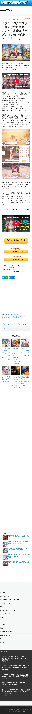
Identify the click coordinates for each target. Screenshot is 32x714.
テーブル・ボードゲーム (6, 631)
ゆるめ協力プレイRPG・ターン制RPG (10, 599)
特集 (18, 314)
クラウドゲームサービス (6, 614)
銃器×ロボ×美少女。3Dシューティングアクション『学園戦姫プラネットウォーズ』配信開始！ (19, 556)
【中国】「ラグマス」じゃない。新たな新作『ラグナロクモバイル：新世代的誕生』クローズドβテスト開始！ (6, 355)
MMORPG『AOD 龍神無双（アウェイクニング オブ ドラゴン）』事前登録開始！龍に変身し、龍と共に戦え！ (15, 667)
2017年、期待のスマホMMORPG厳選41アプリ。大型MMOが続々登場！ (18, 549)
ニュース (6, 9)
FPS (1, 606)
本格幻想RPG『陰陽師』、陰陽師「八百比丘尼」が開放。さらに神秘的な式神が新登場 (18, 563)
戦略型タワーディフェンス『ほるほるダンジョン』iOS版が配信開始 (18, 542)
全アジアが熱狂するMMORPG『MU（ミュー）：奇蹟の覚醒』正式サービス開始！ (25, 380)
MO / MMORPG (9, 18)
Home (3, 18)
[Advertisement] (18, 297)
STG (1, 621)
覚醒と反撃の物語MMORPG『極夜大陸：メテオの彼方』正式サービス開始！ (16, 683)
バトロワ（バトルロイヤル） (8, 610)
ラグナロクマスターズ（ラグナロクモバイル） (15, 316)
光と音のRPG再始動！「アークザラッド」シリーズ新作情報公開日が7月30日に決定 (18, 536)
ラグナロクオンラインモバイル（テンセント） (12, 317)
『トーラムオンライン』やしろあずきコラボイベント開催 (6, 378)
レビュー (2, 638)
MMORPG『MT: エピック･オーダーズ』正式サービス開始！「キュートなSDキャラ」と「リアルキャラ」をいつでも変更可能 (15, 356)
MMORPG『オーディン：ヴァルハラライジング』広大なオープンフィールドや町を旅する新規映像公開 (15, 658)
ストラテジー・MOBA (6, 603)
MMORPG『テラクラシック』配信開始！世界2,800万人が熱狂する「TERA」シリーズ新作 (15, 675)
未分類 (2, 642)
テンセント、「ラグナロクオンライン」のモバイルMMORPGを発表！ (25, 353)
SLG (1, 617)
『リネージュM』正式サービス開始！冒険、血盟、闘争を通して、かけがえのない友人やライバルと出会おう (15, 382)
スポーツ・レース (5, 635)
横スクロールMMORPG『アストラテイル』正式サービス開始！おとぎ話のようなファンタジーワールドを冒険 (16, 691)
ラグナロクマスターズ (16, 251)
